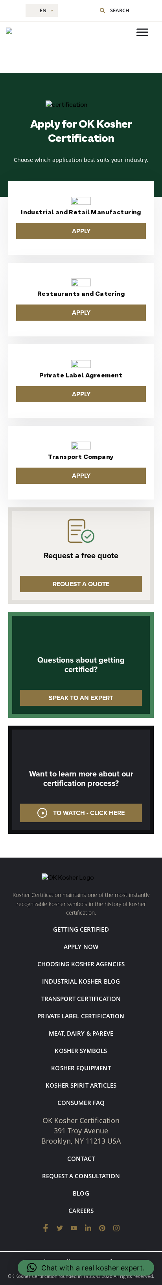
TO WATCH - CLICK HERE (89, 812)
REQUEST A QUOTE (81, 584)
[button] (86, 1268)
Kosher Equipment (80, 1068)
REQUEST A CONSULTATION (81, 1176)
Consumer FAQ (81, 1103)
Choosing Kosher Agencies (81, 964)
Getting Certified (81, 929)
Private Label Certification (80, 1016)
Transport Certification (81, 999)
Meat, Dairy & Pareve (81, 1033)
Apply (81, 231)
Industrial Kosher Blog (81, 981)
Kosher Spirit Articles (81, 1085)
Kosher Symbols (81, 1051)
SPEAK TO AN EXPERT (81, 697)
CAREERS (81, 1210)
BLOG (81, 1193)
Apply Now (81, 947)
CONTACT (81, 1158)
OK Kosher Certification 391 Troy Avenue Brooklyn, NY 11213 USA (81, 1131)
